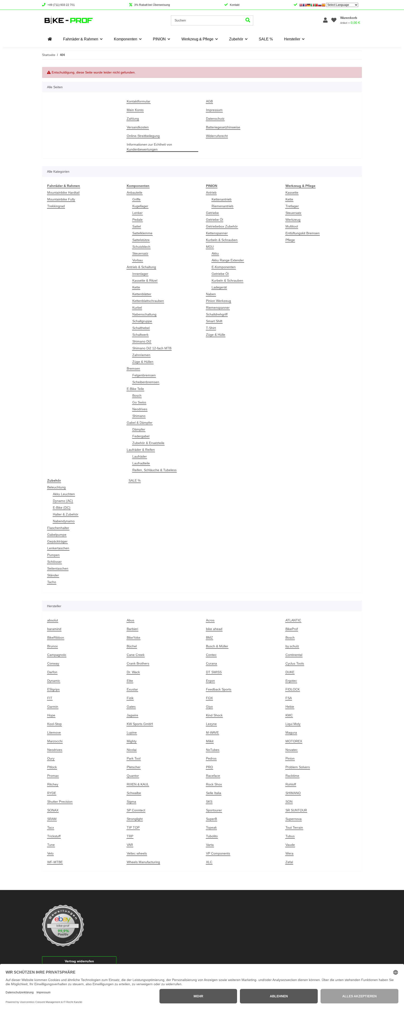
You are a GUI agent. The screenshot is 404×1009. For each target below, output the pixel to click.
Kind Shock (214, 715)
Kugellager (140, 206)
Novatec (291, 750)
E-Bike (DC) (61, 507)
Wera (289, 853)
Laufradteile (141, 463)
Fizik (130, 698)
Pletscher (134, 767)
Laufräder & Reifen (141, 450)
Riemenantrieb (222, 206)
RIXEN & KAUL (138, 784)
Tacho (51, 582)
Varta (210, 845)
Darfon (52, 672)
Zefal (289, 862)
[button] (325, 20)
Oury (50, 758)
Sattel (136, 226)
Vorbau (137, 260)
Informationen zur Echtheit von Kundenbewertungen (149, 147)
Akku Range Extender (228, 260)
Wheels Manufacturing (143, 862)
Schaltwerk (140, 334)
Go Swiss (139, 402)
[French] (305, 5)
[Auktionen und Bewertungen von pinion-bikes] (63, 925)
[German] (308, 5)
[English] (301, 5)
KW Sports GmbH (140, 724)
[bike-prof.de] (50, 39)
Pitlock (52, 767)
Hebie (289, 706)
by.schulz (292, 646)
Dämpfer (138, 429)
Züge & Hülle (215, 334)
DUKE (289, 672)
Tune (51, 845)
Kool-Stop (54, 724)
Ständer (53, 575)
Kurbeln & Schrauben (222, 240)
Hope (51, 715)
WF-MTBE (55, 862)
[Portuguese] (316, 5)
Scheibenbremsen (145, 382)
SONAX (52, 810)
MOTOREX (293, 741)
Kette (136, 287)
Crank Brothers (138, 663)
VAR (130, 845)
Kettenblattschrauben (148, 301)
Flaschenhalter (58, 528)
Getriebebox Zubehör (222, 226)
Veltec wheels (137, 853)
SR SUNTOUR (296, 810)
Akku (215, 253)
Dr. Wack (133, 672)
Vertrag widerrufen (79, 961)
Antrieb (211, 192)
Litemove (54, 732)
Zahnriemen (141, 355)
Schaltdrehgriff (216, 314)
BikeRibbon (55, 637)
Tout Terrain (294, 827)
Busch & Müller (217, 646)
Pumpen (53, 555)
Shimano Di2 (141, 341)
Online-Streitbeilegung (143, 136)
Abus (130, 620)
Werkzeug (292, 219)
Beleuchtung (56, 487)
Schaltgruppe (142, 321)
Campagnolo (56, 655)
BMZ (209, 637)
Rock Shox (214, 784)
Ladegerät (219, 287)
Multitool (291, 226)
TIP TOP (133, 827)
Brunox (52, 646)
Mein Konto (135, 110)
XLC (209, 862)
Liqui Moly (292, 724)
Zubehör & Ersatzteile (148, 443)
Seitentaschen (57, 568)
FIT (49, 698)
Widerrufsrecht (217, 136)
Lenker (137, 213)
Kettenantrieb (221, 199)
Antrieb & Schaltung (141, 267)
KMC (289, 715)
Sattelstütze (141, 240)
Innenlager (140, 274)
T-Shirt (211, 328)
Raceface (213, 776)
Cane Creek (135, 655)
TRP (130, 836)
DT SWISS (214, 672)
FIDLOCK (292, 689)
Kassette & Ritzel (144, 280)
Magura (291, 732)
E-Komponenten (224, 267)
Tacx (50, 827)
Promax (53, 776)
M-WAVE (212, 732)
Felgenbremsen (144, 375)
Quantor (133, 776)
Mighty (132, 741)
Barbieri (132, 629)
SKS (209, 801)
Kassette (291, 192)
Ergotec (291, 681)
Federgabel (140, 436)
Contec (211, 655)
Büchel (132, 646)
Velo (50, 853)
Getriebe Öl (214, 219)
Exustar (132, 689)
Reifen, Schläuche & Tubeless (154, 470)
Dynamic (53, 681)
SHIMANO (293, 793)
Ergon (210, 681)
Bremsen (133, 368)
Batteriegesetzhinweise (223, 127)
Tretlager (292, 206)
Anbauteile (134, 192)
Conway (53, 663)
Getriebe (212, 213)
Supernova (293, 819)
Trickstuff (54, 836)
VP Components (218, 853)
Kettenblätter (141, 294)
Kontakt (234, 5)
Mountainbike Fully (61, 199)
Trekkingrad (56, 206)
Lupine (132, 732)
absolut (52, 620)
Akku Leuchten (64, 494)
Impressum (214, 110)
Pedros (211, 758)
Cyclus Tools (294, 663)
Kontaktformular (138, 101)
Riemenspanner (218, 307)
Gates (131, 706)
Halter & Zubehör (65, 514)
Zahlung (133, 118)
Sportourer (214, 810)
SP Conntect (136, 810)
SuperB (211, 819)
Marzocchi (54, 741)
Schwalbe (134, 793)
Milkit (209, 741)
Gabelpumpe (56, 534)
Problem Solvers (297, 767)
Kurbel (137, 307)
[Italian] (312, 5)
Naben (211, 294)
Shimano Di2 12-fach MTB (151, 348)
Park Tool (134, 758)
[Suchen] (248, 20)
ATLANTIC (293, 620)
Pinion (290, 758)
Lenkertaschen (58, 548)
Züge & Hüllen (142, 362)
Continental (293, 655)
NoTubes (212, 750)
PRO (209, 767)
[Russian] (320, 5)
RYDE (51, 793)
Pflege (290, 240)
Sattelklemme (142, 233)
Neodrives (139, 409)
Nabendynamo (64, 521)
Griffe (136, 199)
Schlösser (54, 562)
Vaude (290, 845)
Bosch (136, 395)
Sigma (131, 801)
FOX (209, 698)
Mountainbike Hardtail (63, 192)
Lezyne (211, 724)
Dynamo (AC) (63, 501)
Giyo (209, 706)
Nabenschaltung (144, 314)
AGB (209, 101)
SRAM (52, 819)
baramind (54, 629)
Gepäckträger (57, 541)
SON (288, 801)
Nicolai (132, 750)
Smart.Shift (214, 321)
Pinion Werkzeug (218, 301)
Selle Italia (213, 793)
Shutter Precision (59, 801)
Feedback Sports (218, 689)
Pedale (137, 219)
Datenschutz (215, 118)
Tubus (290, 836)
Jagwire (132, 715)
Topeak (211, 827)
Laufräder (139, 456)
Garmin (52, 706)
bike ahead (214, 629)
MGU (210, 247)
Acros (210, 620)
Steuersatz (140, 253)
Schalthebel (141, 328)
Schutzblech (141, 247)
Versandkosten (138, 127)
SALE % (135, 480)
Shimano (138, 416)
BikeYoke (133, 637)
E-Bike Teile (135, 389)
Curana (211, 663)
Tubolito (212, 836)
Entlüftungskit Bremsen (302, 233)
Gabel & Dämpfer (139, 422)
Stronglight (135, 819)
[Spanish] (323, 5)
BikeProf (291, 629)
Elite (130, 681)
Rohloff (290, 784)
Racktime (292, 776)
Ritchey (52, 784)
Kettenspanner (217, 233)
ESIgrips (53, 689)
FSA (288, 698)
